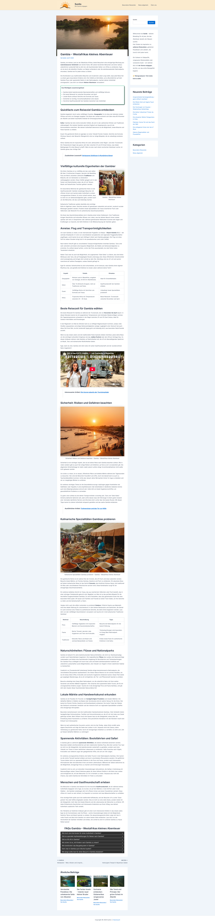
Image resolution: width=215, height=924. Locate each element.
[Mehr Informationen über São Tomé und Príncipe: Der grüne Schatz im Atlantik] (117, 881)
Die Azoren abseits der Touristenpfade (95, 392)
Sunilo (78, 4)
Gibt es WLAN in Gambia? (71, 839)
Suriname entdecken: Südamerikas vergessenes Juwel (98, 894)
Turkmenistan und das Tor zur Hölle (93, 508)
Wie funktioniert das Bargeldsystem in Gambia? (78, 845)
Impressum (116, 920)
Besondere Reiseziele (129, 5)
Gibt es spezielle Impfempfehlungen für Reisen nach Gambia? (83, 836)
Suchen (135, 19)
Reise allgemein (143, 5)
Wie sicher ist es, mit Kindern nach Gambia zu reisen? (80, 842)
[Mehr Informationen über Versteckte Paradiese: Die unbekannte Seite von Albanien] (67, 881)
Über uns (154, 5)
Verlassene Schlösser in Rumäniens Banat (97, 155)
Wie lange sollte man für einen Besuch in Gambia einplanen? (82, 852)
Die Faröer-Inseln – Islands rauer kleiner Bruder (84, 891)
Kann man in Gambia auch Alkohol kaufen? (76, 849)
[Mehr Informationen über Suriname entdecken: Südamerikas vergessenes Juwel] (100, 881)
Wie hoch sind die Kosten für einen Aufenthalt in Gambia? (81, 833)
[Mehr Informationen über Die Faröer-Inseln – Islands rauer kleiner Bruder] (84, 881)
